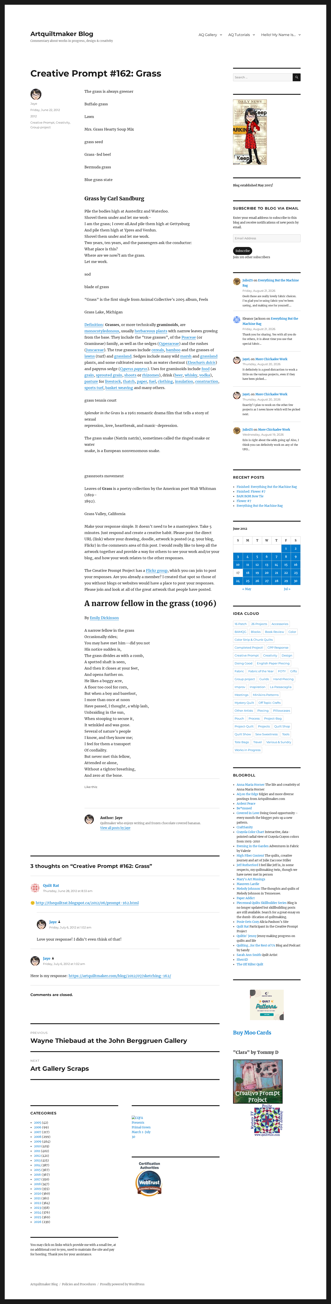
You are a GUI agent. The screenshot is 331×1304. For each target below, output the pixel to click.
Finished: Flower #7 (251, 492)
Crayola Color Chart (250, 832)
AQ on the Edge (247, 794)
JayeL (246, 359)
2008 (37, 1137)
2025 (37, 1217)
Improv (240, 687)
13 (266, 565)
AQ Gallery (208, 35)
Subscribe (243, 251)
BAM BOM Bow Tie (250, 496)
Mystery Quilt (244, 702)
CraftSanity (245, 827)
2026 (37, 1222)
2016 (37, 1175)
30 (295, 581)
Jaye (33, 103)
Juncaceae (95, 350)
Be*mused (244, 808)
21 (276, 573)
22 (286, 573)
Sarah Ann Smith (249, 955)
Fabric (239, 671)
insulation (184, 381)
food (206, 369)
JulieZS (248, 280)
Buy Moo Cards (252, 1032)
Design (287, 655)
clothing (165, 381)
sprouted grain (109, 375)
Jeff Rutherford (247, 865)
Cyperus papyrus (133, 369)
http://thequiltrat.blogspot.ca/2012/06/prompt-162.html (87, 903)
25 (247, 581)
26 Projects (259, 624)
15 (286, 565)
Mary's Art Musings (251, 879)
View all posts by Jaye (115, 828)
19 (257, 573)
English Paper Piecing (273, 663)
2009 (37, 1141)
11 (247, 565)
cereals (158, 350)
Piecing (263, 710)
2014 (37, 1165)
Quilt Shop (282, 726)
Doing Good (243, 663)
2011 (37, 1151)
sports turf (93, 387)
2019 (37, 1189)
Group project (40, 127)
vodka (204, 375)
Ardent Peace (246, 804)
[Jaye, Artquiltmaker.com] (267, 132)
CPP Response (278, 647)
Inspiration (257, 687)
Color (292, 632)
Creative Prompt (42, 122)
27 (267, 581)
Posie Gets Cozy (248, 922)
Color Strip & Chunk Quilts (254, 639)
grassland (122, 356)
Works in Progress (248, 750)
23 (295, 573)
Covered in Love (248, 813)
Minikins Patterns (266, 695)
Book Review (274, 632)
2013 (37, 1160)
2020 (37, 1193)
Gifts (293, 671)
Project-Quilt (244, 726)
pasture (91, 381)
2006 (37, 1127)
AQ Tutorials (239, 35)
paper (142, 381)
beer (179, 375)
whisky (191, 375)
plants (161, 331)
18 (247, 573)
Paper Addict (246, 898)
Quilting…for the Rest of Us (256, 945)
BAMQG (240, 632)
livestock (113, 381)
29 (286, 581)
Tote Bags (242, 742)
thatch (129, 381)
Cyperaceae (169, 343)
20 (267, 573)
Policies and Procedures (79, 1284)
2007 (37, 1132)
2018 (37, 1184)
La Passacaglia (281, 687)
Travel (257, 742)
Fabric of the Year (261, 671)
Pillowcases (281, 710)
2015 (37, 1170)
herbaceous (145, 331)
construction (206, 381)
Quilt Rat (51, 885)
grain (89, 375)
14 (276, 565)
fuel (152, 381)
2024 (37, 1212)
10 (238, 565)
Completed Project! (249, 647)
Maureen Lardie (248, 884)
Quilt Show (243, 734)
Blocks (256, 632)
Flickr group (157, 570)
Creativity (63, 122)
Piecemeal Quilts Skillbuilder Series (262, 903)
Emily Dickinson (104, 618)
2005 (37, 1123)
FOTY (282, 671)
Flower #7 (244, 501)
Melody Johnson (248, 889)
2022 (37, 1203)
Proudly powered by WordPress (122, 1284)
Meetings (241, 695)
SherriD (242, 960)
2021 (37, 1198)
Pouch (239, 718)
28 (276, 581)
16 (295, 565)
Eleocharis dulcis (201, 362)
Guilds (264, 679)
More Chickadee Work (271, 359)
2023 (37, 1208)
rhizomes (150, 375)
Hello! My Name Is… (278, 35)
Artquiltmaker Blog (61, 34)
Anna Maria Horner (251, 785)
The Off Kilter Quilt (250, 964)
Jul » (287, 589)
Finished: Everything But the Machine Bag (267, 487)
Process (254, 718)
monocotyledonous (101, 331)
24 (238, 581)
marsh (186, 356)
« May (246, 589)
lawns (89, 356)
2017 (37, 1179)
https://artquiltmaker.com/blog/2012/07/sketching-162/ (120, 975)
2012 (33, 116)
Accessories (280, 624)
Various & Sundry (278, 742)
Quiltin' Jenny (246, 936)
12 (257, 565)
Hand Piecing (283, 679)
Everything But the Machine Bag (260, 506)
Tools (285, 734)
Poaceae (188, 337)
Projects (264, 726)
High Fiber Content (250, 856)
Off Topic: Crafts (269, 702)
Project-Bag (273, 718)
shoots (130, 375)
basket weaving (119, 387)
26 (257, 581)
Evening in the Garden (253, 846)
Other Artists (244, 710)
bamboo (173, 350)
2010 (37, 1146)
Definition (93, 324)
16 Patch (241, 624)
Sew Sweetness (266, 734)
